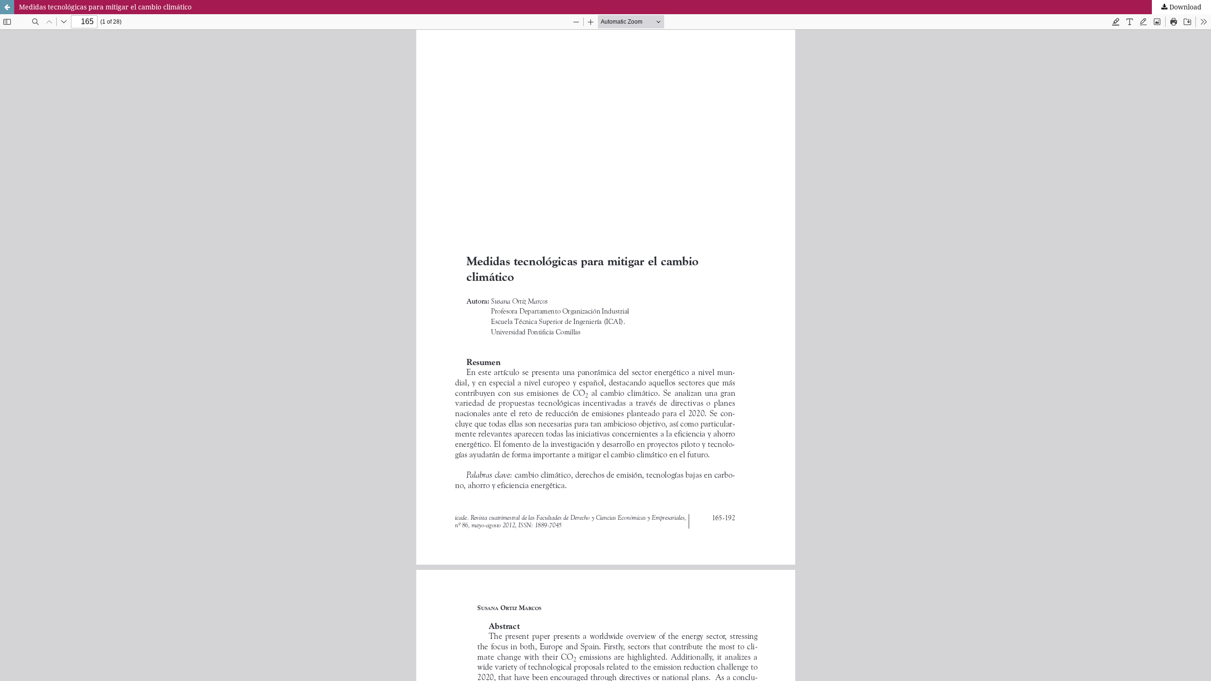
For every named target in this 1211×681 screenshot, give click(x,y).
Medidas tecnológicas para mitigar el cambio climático (105, 6)
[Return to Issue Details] (7, 7)
